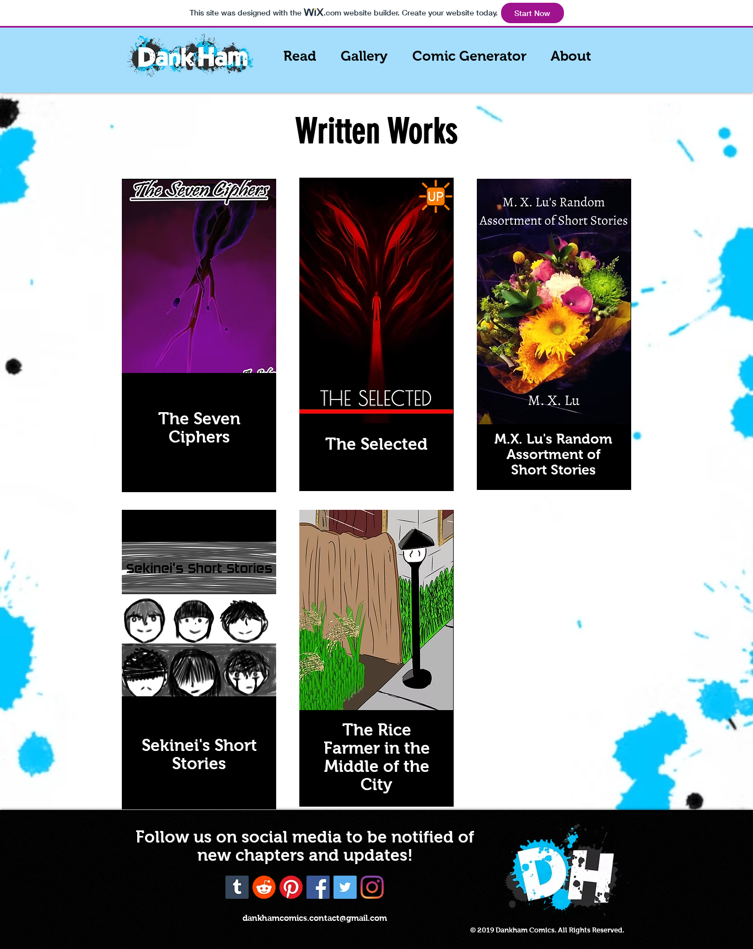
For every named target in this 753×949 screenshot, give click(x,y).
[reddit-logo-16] (264, 887)
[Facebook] (318, 887)
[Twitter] (345, 887)
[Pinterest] (291, 887)
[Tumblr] (237, 887)
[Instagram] (372, 887)
